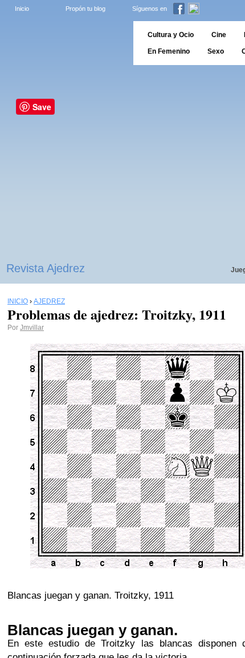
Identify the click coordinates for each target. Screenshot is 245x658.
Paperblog (63, 43)
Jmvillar (32, 328)
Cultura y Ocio (171, 35)
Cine (218, 35)
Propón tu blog (85, 8)
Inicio (22, 8)
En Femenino (169, 51)
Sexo (215, 51)
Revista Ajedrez (45, 268)
